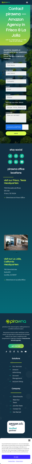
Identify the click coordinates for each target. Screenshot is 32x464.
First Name (10, 62)
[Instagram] (16, 156)
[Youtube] (22, 162)
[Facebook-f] (22, 156)
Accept (16, 457)
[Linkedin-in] (16, 162)
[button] (29, 440)
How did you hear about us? (14, 103)
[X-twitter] (10, 162)
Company (9, 78)
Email (8, 86)
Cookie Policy (11, 461)
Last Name (10, 70)
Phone (8, 94)
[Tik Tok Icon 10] (10, 156)
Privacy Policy (19, 461)
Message (9, 112)
